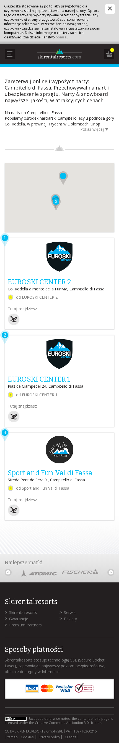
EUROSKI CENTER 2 (39, 282)
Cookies (27, 737)
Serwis (70, 612)
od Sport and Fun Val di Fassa (42, 488)
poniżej (61, 37)
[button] (63, 178)
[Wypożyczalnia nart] (14, 323)
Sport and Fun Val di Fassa (50, 473)
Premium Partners (25, 625)
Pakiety (70, 618)
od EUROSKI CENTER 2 (37, 297)
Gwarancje (18, 618)
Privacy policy (49, 737)
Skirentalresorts (23, 612)
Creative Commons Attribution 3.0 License (68, 722)
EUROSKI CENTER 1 (39, 379)
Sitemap (11, 737)
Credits (70, 737)
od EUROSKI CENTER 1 (37, 394)
